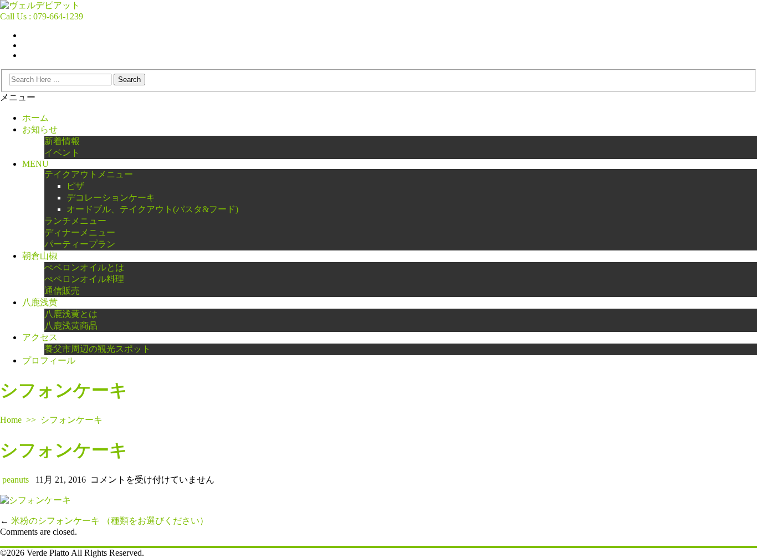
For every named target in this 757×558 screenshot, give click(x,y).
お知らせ (40, 129)
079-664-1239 (58, 16)
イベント (62, 152)
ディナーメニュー (79, 232)
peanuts (15, 479)
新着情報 (62, 141)
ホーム (35, 117)
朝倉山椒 (40, 255)
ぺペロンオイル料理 (84, 279)
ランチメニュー (75, 221)
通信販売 (62, 290)
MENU (35, 163)
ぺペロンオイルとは (84, 267)
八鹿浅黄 (40, 302)
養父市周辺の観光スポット (97, 349)
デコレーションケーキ (111, 197)
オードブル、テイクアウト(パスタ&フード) (152, 209)
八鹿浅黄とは (71, 314)
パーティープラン (79, 244)
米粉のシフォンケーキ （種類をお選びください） (109, 520)
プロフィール (48, 360)
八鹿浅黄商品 (71, 325)
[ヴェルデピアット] (40, 5)
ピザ (75, 186)
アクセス (40, 337)
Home (11, 419)
